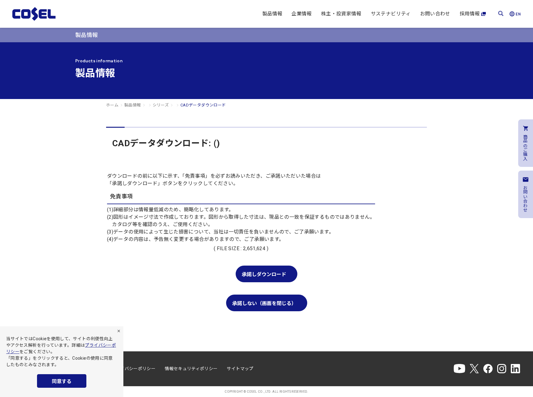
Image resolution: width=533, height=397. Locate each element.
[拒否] (118, 331)
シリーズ (161, 105)
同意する (62, 381)
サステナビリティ (391, 14)
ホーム (112, 105)
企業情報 (301, 14)
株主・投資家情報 (341, 14)
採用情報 (470, 14)
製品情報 (272, 14)
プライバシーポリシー (133, 368)
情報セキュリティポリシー (191, 368)
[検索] (500, 14)
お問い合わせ (435, 14)
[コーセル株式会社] (34, 14)
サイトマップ (240, 368)
